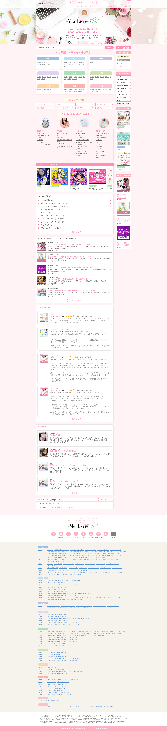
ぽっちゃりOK (100, 151)
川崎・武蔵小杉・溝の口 (65, 559)
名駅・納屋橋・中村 (52, 597)
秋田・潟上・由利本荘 (53, 620)
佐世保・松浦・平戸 (62, 684)
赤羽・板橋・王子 (77, 555)
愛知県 (40, 597)
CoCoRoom (120, 128)
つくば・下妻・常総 (73, 572)
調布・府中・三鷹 (76, 557)
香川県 (44, 89)
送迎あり (59, 135)
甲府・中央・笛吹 (52, 589)
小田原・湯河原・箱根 (64, 561)
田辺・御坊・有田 (63, 645)
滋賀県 (40, 641)
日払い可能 (60, 104)
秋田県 (54, 77)
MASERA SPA (120, 169)
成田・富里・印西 (117, 568)
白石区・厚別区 (51, 607)
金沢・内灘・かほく (52, 584)
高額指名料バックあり (82, 153)
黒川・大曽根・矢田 (52, 599)
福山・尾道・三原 (64, 658)
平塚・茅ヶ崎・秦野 (52, 561)
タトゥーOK (99, 135)
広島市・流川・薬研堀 (53, 658)
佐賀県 (70, 89)
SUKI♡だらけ (61, 189)
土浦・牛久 (63, 572)
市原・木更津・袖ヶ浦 (106, 568)
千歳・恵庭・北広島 (96, 607)
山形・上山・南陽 (52, 622)
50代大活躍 (99, 148)
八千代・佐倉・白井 (94, 568)
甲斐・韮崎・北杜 (62, 589)
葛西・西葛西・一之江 (113, 553)
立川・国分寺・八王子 (100, 557)
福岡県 (65, 89)
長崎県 (75, 89)
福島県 (43, 79)
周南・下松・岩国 (62, 660)
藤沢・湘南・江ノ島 (89, 559)
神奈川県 (44, 62)
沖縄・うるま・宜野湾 (65, 694)
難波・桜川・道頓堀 (95, 631)
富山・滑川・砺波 (52, 582)
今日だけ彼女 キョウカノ (102, 189)
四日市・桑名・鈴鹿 (52, 639)
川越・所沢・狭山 (80, 564)
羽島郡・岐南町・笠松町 (65, 593)
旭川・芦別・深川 (85, 607)
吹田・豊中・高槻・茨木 (93, 633)
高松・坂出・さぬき (52, 669)
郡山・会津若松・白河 (64, 624)
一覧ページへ (105, 499)
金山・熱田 (117, 597)
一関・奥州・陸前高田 (64, 616)
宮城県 (49, 77)
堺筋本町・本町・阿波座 (122, 85)
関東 (43, 547)
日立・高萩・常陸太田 (117, 572)
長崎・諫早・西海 (52, 684)
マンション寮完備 (62, 133)
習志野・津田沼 (63, 568)
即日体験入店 (101, 104)
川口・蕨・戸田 (58, 564)
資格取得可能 (80, 148)
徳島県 (39, 89)
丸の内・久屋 (62, 597)
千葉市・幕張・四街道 (53, 568)
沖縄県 (80, 91)
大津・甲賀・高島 (52, 641)
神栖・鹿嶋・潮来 (84, 572)
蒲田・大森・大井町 (67, 551)
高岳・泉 (69, 597)
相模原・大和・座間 (77, 559)
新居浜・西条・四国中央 (66, 671)
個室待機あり (41, 108)
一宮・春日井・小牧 (64, 599)
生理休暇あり (41, 142)
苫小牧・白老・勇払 (107, 607)
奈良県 (69, 79)
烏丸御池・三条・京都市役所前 (70, 635)
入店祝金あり (41, 104)
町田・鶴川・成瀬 (100, 555)
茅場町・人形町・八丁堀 (91, 551)
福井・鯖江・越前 (52, 587)
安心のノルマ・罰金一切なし (84, 146)
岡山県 (102, 77)
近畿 (43, 628)
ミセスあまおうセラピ (83, 189)
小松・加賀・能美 (71, 584)
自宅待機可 (40, 140)
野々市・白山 (62, 584)
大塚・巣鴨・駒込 (77, 553)
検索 (110, 47)
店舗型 (39, 137)
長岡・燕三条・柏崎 (64, 580)
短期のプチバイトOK (83, 108)
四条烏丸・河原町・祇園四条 (54, 635)
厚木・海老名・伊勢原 (101, 559)
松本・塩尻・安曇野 (62, 591)
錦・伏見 (76, 597)
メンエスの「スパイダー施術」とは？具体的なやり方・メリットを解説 (123, 244)
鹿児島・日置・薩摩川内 (53, 692)
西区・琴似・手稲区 (61, 607)
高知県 (54, 89)
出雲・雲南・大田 (59, 654)
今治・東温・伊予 (78, 671)
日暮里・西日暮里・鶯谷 (65, 553)
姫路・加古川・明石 (73, 637)
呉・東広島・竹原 (75, 658)
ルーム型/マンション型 (43, 135)
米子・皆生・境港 (52, 652)
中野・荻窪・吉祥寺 (52, 557)
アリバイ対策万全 (62, 108)
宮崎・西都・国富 (52, 690)
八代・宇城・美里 (62, 686)
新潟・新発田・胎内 (52, 580)
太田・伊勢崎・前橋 (62, 574)
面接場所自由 (60, 143)
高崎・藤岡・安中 (52, 574)
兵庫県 (75, 77)
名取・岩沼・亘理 (76, 618)
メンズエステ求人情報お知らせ (46, 706)
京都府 (70, 77)
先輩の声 (106, 706)
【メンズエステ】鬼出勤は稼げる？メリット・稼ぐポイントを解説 (123, 196)
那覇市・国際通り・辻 (53, 694)
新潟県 (65, 62)
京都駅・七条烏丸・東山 (98, 635)
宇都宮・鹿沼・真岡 (52, 570)
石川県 (75, 62)
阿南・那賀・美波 (52, 667)
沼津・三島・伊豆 (73, 595)
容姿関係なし (99, 157)
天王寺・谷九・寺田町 (80, 633)
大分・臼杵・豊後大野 (53, 688)
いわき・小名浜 (75, 624)
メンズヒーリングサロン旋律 (59, 329)
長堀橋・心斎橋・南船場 (107, 631)
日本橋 (118, 100)
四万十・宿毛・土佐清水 (64, 673)
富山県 (70, 62)
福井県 (80, 62)
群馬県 (49, 64)
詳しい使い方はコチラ (123, 63)
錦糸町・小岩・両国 (88, 553)
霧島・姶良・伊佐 (65, 692)
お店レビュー (113, 706)
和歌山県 (74, 79)
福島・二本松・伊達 (52, 624)
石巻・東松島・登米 (65, 618)
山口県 (40, 660)
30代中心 (98, 144)
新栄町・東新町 (98, 597)
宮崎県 (69, 91)
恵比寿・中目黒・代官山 (122, 94)
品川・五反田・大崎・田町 (54, 551)
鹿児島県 (74, 91)
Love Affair (54, 314)
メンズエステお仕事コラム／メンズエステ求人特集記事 (80, 706)
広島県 (107, 77)
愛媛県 (49, 89)
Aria (39, 189)
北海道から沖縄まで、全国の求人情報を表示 (49, 700)
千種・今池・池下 (108, 597)
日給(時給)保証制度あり (82, 140)
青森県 (39, 77)
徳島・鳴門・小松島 (62, 667)
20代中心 (98, 142)
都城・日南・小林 (62, 690)
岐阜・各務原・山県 (52, 593)
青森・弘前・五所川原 (53, 614)
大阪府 (65, 77)
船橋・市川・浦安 (74, 568)
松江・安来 (50, 654)
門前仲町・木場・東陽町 (100, 553)
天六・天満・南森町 (65, 631)
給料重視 (99, 108)
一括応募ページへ (123, 66)
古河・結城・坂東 (106, 572)
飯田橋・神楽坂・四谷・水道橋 (106, 551)
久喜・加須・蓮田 (101, 564)
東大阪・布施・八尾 (105, 633)
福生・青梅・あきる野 (87, 557)
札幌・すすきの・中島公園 (68, 606)
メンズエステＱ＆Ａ (60, 706)
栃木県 (39, 64)
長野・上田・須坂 (52, 591)
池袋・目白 (119, 76)
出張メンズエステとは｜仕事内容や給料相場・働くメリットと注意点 (123, 220)
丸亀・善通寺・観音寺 (64, 669)
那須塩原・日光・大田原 (87, 570)
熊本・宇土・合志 (52, 686)
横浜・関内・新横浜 (121, 97)
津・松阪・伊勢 (62, 639)
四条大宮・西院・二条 (85, 635)
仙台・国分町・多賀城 (53, 618)
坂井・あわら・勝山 (62, 587)
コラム (57, 250)
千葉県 (55, 62)
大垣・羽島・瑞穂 (88, 593)
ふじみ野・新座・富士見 (113, 564)
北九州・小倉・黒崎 (62, 679)
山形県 (40, 622)
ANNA (118, 149)
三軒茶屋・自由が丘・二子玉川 (113, 555)
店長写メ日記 (99, 706)
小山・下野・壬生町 (64, 570)
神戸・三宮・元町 (52, 637)
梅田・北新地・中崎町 (122, 79)
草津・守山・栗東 (62, 641)
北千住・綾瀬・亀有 (52, 555)
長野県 (69, 64)
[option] (46, 179)
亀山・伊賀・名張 (73, 639)
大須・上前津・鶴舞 (88, 597)
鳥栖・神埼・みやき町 (63, 682)
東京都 (39, 62)
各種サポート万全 (81, 151)
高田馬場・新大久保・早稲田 (62, 550)
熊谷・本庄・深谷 (52, 565)
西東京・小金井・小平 (64, 557)
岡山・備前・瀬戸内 (52, 656)
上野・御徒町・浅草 (52, 553)
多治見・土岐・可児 (77, 593)
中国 (43, 649)
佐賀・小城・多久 (52, 682)
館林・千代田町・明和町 (75, 574)
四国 (43, 664)
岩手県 (44, 77)
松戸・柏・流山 (83, 568)
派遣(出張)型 (40, 133)
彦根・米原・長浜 (73, 641)
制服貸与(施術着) (81, 133)
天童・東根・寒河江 (74, 622)
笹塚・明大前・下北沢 (88, 555)
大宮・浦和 (119, 91)
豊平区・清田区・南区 (74, 607)
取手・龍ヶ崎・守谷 (95, 572)
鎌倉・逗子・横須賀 (113, 559)
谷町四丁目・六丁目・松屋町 (66, 633)
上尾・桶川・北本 (90, 564)
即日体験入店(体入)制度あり (84, 142)
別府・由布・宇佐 (64, 688)
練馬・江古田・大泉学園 (65, 555)
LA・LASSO (54, 355)
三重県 (80, 77)
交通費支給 (79, 144)
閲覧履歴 (125, 48)
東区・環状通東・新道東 (113, 606)
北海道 (92, 62)
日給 (78, 104)
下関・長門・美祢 (73, 660)
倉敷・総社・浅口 (63, 656)
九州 (43, 677)
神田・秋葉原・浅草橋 (121, 551)
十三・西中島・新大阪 (121, 631)
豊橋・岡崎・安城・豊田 (76, 599)
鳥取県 (92, 77)
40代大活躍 (99, 146)
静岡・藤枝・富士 (62, 595)
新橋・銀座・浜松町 (78, 551)
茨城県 (44, 64)
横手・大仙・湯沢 (64, 620)
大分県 (40, 688)
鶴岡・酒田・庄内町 (62, 622)
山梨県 (40, 589)
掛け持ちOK (99, 140)
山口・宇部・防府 (52, 660)
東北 (43, 611)
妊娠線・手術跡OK (101, 137)
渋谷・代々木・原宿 (91, 550)
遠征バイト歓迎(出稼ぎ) (43, 144)
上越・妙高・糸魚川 (75, 580)
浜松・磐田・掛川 (52, 595)
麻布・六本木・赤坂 (121, 88)
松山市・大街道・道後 (53, 671)
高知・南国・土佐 (52, 673)
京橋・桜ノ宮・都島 (52, 633)
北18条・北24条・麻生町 (100, 606)
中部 (43, 578)
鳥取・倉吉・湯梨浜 (62, 652)
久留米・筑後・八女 (74, 679)
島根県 (97, 77)
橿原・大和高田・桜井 (63, 643)
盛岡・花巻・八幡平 (52, 616)
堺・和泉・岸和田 (116, 633)
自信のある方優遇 (101, 155)
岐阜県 (74, 64)
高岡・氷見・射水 (62, 582)
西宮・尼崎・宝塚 (62, 637)
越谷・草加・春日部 (69, 564)
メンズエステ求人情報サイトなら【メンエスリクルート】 (84, 728)
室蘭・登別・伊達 (118, 607)
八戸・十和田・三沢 (65, 614)
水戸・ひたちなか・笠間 (53, 572)
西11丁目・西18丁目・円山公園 (84, 606)
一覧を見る (74, 232)
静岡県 (79, 64)
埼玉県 (50, 62)
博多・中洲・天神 (121, 82)
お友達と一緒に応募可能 (102, 133)
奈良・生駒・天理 (52, 643)
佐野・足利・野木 (75, 570)
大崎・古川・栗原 (86, 618)
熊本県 (80, 89)
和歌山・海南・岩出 (52, 645)
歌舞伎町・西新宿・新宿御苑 (123, 103)
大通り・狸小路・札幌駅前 (54, 606)
